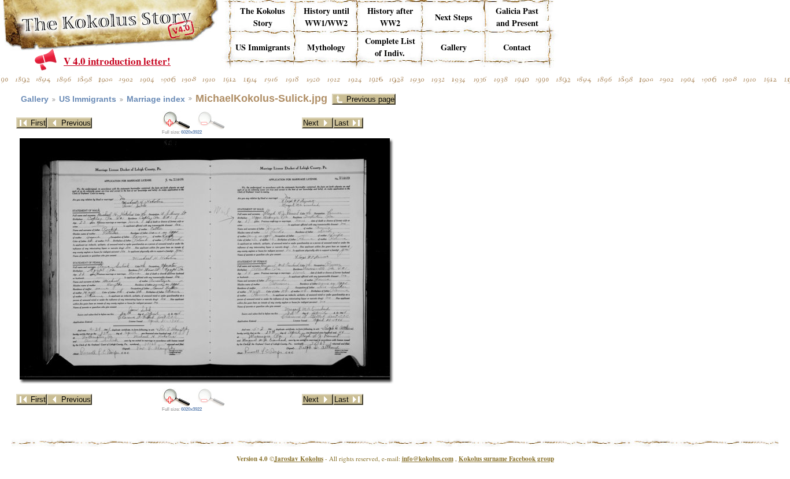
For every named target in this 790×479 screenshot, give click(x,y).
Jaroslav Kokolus (298, 458)
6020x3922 (191, 132)
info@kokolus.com (427, 458)
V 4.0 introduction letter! (117, 61)
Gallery (35, 99)
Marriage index (156, 99)
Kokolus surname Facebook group (506, 458)
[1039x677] (176, 120)
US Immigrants (87, 99)
